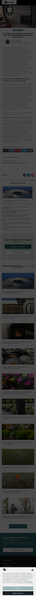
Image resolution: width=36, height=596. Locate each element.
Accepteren (18, 588)
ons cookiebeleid (28, 582)
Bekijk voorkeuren (18, 593)
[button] (32, 570)
